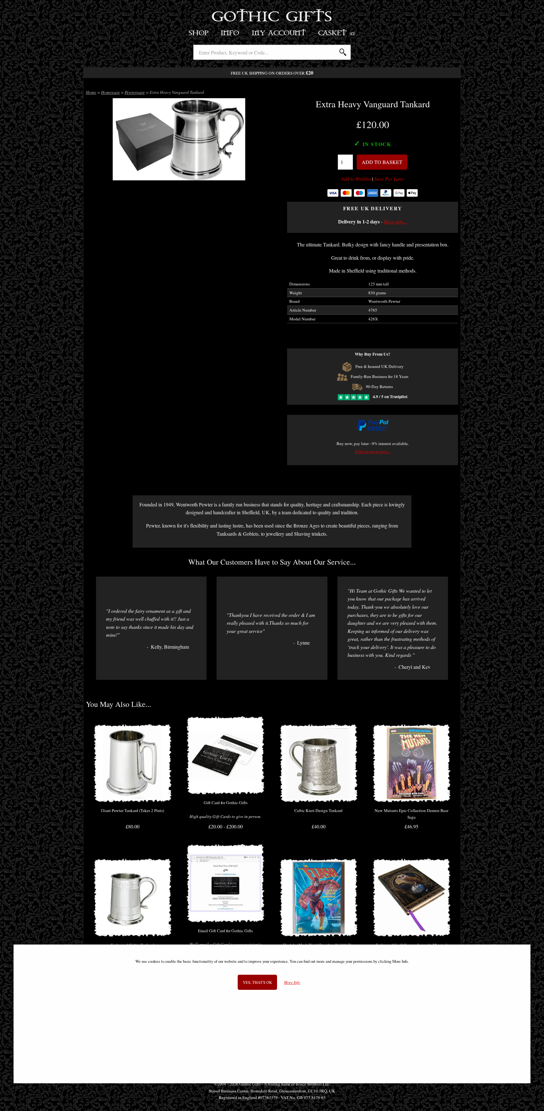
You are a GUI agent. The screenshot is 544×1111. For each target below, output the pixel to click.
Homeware (110, 92)
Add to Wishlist (356, 179)
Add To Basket (382, 162)
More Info (292, 982)
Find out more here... (373, 451)
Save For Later (389, 179)
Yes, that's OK (257, 982)
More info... (395, 221)
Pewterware (135, 92)
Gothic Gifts (272, 17)
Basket (337, 33)
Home (91, 92)
